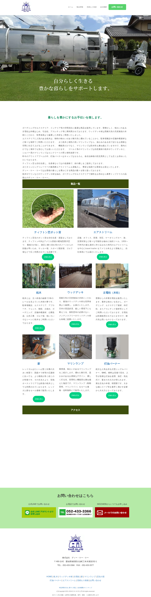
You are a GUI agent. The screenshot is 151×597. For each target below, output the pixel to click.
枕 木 (56, 577)
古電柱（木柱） (112, 292)
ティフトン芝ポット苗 (48, 232)
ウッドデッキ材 (65, 577)
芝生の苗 (101, 577)
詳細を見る (48, 257)
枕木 (38, 292)
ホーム (70, 7)
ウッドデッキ (75, 292)
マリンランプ (75, 363)
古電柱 (77, 577)
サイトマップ (88, 587)
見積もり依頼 (92, 7)
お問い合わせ (95, 580)
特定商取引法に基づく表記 (67, 587)
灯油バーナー (112, 363)
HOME (49, 577)
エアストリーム (103, 232)
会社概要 (103, 7)
